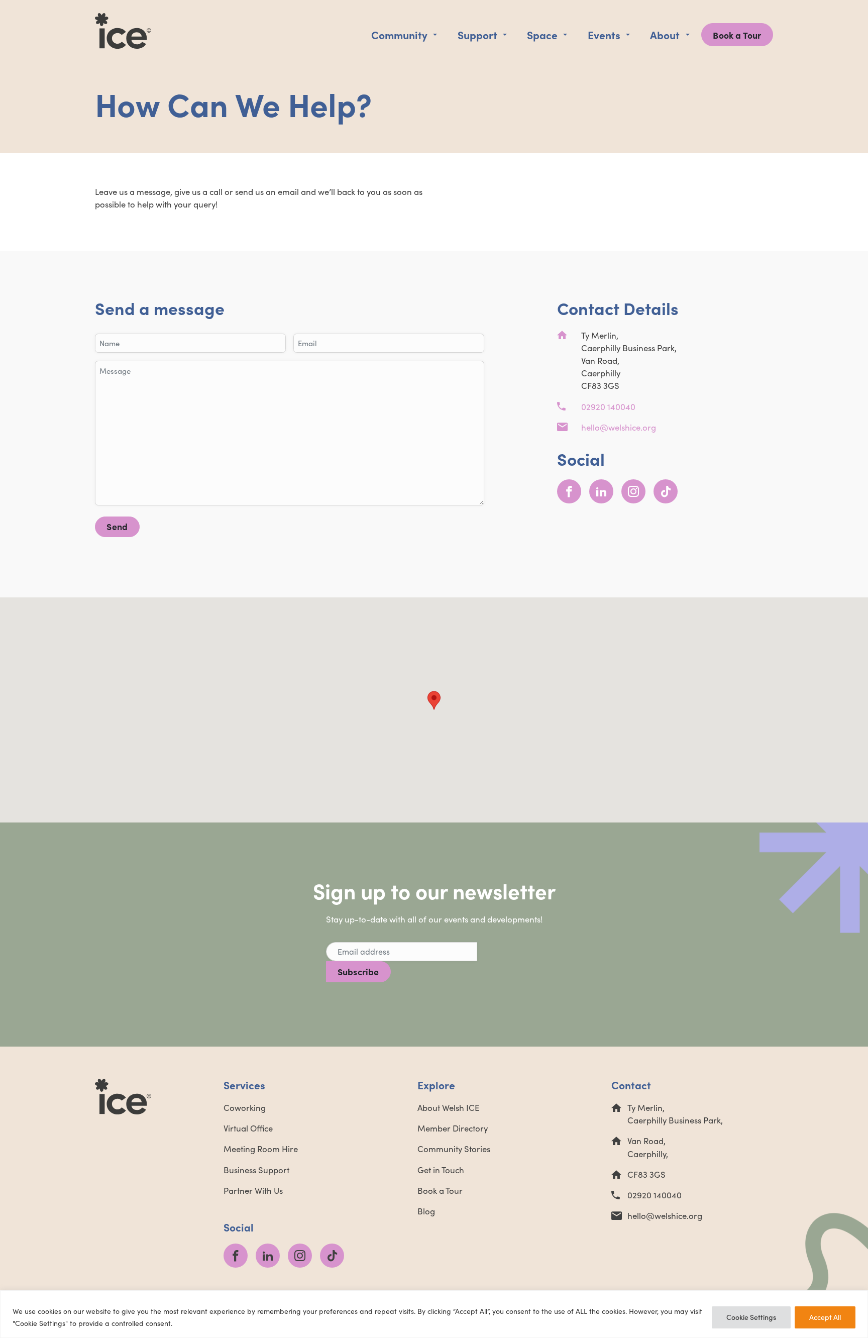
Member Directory (452, 1128)
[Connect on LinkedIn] (601, 491)
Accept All (825, 1317)
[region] (434, 1314)
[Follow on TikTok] (666, 491)
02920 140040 (608, 407)
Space (542, 34)
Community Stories (453, 1149)
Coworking (245, 1107)
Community (399, 34)
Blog (426, 1211)
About (665, 34)
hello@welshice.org (618, 427)
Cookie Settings (751, 1317)
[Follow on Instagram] (633, 491)
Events (604, 34)
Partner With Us (253, 1190)
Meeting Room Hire (261, 1149)
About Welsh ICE (448, 1107)
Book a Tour (737, 35)
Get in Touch (440, 1170)
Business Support (256, 1170)
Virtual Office (248, 1128)
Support (477, 34)
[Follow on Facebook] (569, 491)
